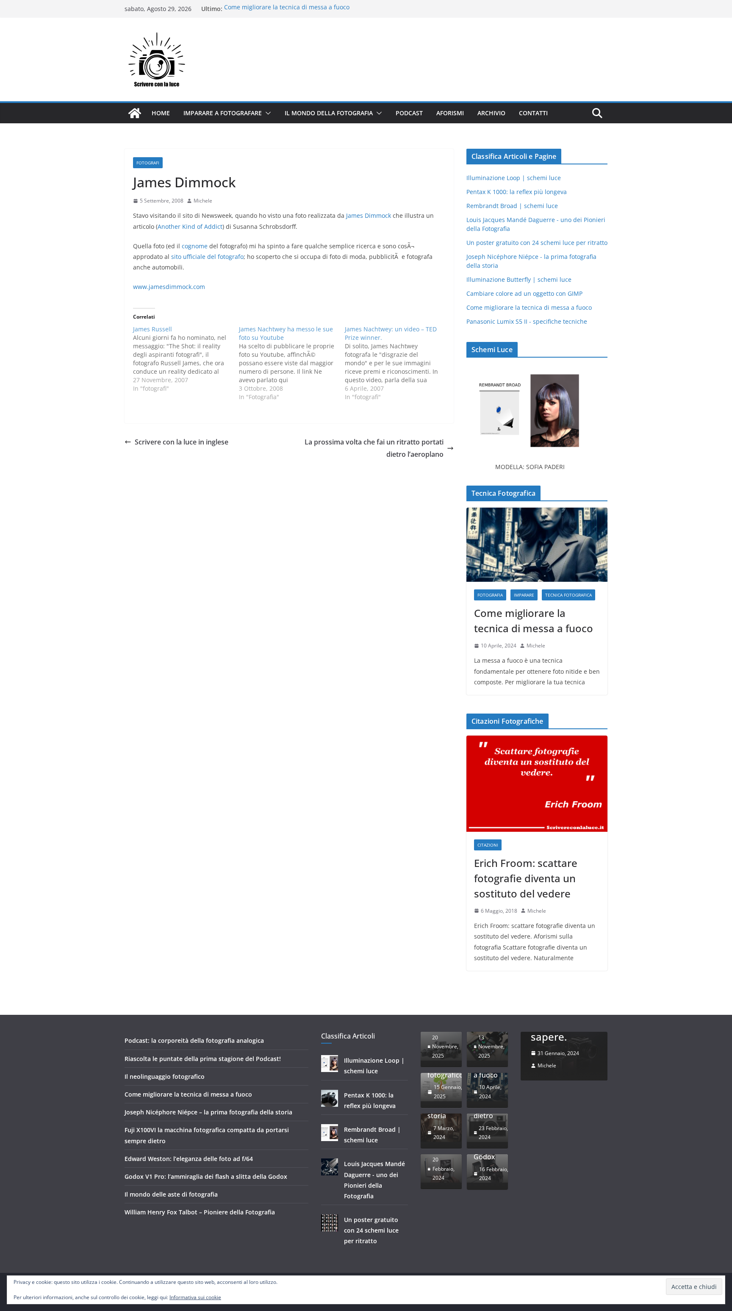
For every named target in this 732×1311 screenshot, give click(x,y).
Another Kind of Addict (190, 226)
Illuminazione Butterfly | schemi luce (518, 279)
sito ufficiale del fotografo (207, 257)
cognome (195, 246)
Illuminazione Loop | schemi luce (513, 178)
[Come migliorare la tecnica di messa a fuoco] (536, 545)
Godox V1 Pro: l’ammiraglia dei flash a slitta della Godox (206, 1176)
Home (161, 113)
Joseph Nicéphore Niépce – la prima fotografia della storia (208, 1112)
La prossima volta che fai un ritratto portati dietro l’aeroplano (374, 448)
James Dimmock (368, 215)
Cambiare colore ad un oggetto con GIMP (524, 293)
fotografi (147, 163)
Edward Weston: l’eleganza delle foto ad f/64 (189, 1159)
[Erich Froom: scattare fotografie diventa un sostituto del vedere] (536, 784)
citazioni (487, 845)
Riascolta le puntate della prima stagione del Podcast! (203, 1059)
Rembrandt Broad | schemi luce (512, 206)
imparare (524, 595)
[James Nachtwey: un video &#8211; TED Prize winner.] (398, 363)
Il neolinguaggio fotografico (165, 1076)
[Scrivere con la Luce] (135, 113)
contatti (533, 113)
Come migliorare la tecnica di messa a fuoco (286, 9)
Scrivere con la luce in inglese (181, 442)
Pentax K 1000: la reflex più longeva (516, 192)
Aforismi (450, 113)
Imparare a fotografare (222, 113)
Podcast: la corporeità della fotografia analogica (194, 1040)
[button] (266, 113)
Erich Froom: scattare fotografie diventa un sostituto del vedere (525, 878)
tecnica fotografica (568, 595)
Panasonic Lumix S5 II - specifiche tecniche (526, 321)
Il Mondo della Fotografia (329, 113)
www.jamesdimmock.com (169, 287)
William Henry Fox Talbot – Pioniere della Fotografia (200, 1212)
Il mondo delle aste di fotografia (171, 1194)
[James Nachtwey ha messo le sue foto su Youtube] (292, 363)
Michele (203, 200)
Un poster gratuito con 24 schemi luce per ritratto (536, 243)
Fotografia (490, 595)
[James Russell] (186, 359)
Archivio (491, 113)
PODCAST (409, 113)
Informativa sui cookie (195, 1297)
